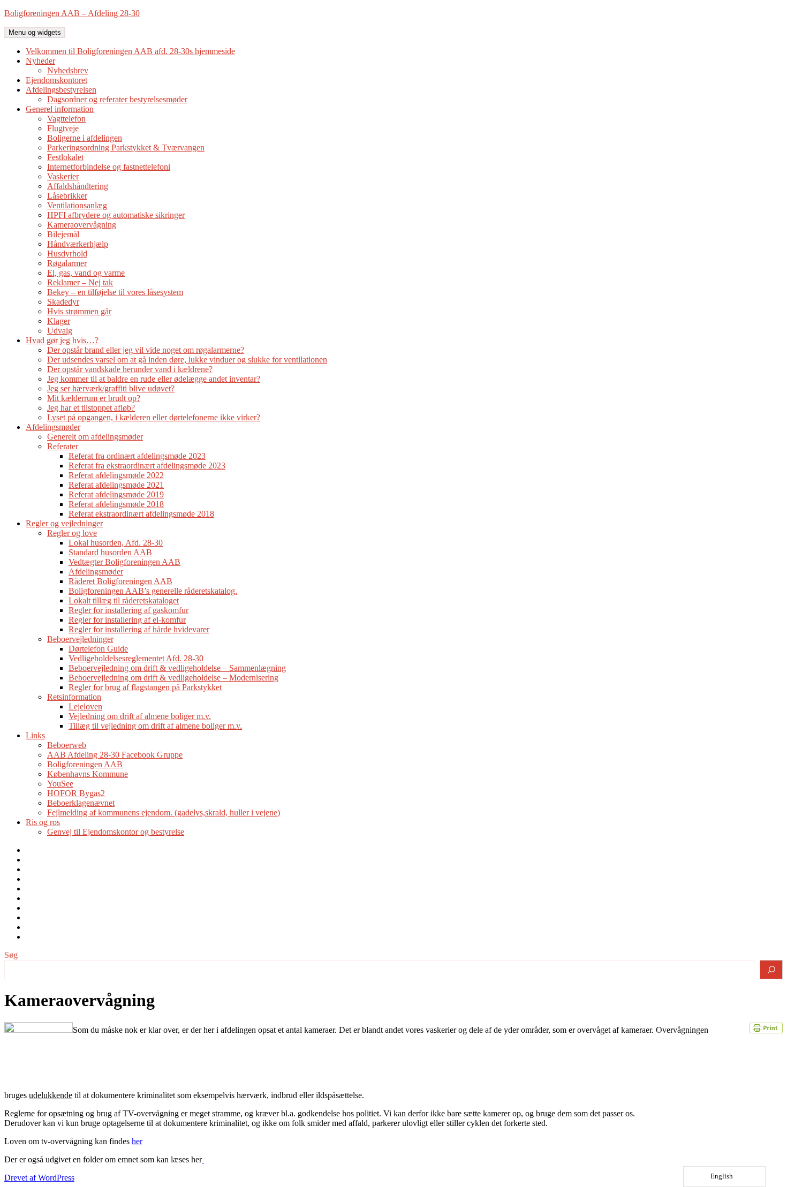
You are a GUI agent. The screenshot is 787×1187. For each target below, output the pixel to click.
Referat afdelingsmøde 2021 (116, 484)
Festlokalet (65, 157)
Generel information (60, 109)
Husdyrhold (67, 253)
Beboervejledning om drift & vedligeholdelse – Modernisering (173, 677)
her (137, 1141)
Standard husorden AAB (110, 552)
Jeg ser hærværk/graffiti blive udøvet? (111, 388)
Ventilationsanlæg (77, 205)
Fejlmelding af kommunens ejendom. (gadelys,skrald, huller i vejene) (163, 812)
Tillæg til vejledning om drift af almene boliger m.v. (155, 725)
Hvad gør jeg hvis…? (62, 340)
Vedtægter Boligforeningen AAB (124, 561)
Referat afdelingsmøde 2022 (116, 475)
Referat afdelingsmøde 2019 (116, 494)
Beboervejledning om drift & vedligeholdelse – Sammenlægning (177, 667)
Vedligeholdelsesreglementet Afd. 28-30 (136, 658)
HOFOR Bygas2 (76, 793)
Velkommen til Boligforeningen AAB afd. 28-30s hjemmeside (130, 51)
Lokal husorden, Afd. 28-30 (116, 542)
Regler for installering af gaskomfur (128, 610)
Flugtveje (63, 128)
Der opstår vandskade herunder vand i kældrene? (130, 369)
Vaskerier (63, 176)
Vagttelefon (66, 118)
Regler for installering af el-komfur (127, 619)
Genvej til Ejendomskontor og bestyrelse (115, 831)
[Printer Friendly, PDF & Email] (766, 1027)
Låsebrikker (67, 195)
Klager (58, 321)
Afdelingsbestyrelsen (61, 89)
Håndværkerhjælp (77, 243)
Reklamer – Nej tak (80, 282)
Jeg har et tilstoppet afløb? (91, 407)
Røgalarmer (67, 263)
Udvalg (59, 330)
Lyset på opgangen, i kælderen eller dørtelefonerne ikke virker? (153, 417)
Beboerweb (66, 745)
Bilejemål (63, 234)
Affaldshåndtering (77, 186)
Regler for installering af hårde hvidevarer (139, 629)
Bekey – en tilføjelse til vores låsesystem (115, 292)
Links (35, 735)
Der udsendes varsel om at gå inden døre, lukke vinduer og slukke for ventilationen (187, 359)
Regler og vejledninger (64, 523)
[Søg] (771, 969)
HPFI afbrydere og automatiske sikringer (116, 215)
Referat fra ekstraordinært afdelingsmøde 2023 (147, 465)
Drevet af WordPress (39, 1177)
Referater (62, 446)
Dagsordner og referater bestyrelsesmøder (117, 99)
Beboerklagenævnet (81, 802)
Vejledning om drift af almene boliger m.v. (140, 716)
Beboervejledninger (80, 639)
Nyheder (40, 60)
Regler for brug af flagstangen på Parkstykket (145, 687)
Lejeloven (85, 706)
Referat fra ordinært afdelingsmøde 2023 (137, 455)
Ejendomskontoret (56, 80)
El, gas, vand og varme (86, 272)
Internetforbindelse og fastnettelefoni (108, 166)
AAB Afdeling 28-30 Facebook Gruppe (115, 754)
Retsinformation (74, 696)
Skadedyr (63, 301)
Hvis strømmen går (79, 311)
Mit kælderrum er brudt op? (93, 398)
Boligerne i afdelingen (84, 137)
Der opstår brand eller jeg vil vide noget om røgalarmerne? (145, 349)
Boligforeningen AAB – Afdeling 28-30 (72, 13)
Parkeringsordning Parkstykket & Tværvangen (126, 147)
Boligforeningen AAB (85, 764)
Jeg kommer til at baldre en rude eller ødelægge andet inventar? (153, 378)
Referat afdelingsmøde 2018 (116, 504)
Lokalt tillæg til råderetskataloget (124, 600)
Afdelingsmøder (53, 427)
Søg (11, 954)
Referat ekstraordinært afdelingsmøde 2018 (141, 513)
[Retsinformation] (203, 1159)
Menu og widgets (35, 32)
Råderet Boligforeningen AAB (120, 581)
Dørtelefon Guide (98, 648)
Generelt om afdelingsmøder (95, 436)
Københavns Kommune (87, 773)
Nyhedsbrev (67, 70)
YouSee (60, 783)
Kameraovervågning (81, 224)
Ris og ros (43, 822)
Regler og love (72, 533)
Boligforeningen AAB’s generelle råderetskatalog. (153, 590)
